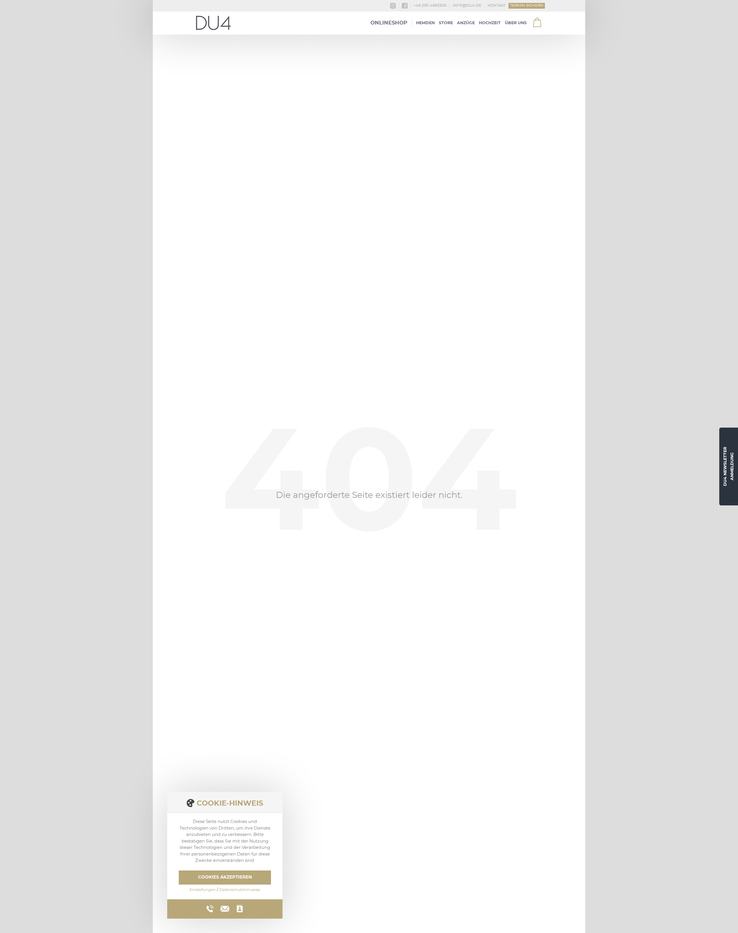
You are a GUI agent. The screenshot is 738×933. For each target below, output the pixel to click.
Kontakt (496, 5)
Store (446, 23)
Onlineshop (388, 23)
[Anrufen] (210, 908)
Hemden (425, 23)
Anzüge (466, 23)
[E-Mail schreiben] (225, 908)
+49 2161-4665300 (430, 5)
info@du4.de (467, 5)
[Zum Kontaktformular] (239, 908)
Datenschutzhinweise (239, 890)
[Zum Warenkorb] (533, 20)
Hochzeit (490, 23)
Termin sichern (526, 5)
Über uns (516, 23)
